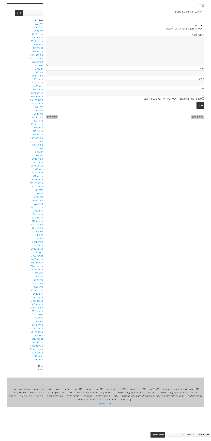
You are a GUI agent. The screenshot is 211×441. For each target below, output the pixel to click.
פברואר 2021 (37, 248)
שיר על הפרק (110, 399)
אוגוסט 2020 (37, 269)
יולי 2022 (39, 189)
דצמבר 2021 (37, 214)
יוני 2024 (39, 110)
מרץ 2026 (38, 37)
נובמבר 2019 (37, 300)
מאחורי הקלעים (37, 392)
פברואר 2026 (37, 41)
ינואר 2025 (38, 86)
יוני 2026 (39, 27)
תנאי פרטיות (95, 399)
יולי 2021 (39, 231)
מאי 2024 (38, 113)
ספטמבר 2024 (36, 99)
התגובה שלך (198, 34)
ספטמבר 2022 (36, 183)
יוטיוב (71, 392)
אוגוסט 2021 (37, 228)
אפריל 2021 (37, 241)
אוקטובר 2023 (36, 138)
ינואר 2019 (38, 335)
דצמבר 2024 (37, 89)
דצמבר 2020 (37, 255)
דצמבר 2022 (37, 172)
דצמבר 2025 (37, 47)
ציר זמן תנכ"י (26, 396)
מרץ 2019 (38, 328)
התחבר (39, 369)
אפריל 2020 (37, 283)
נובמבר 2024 (37, 92)
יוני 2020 (39, 276)
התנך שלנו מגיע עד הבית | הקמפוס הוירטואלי (178, 392)
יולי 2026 (39, 23)
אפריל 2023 (37, 158)
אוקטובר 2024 (36, 96)
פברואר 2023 (37, 165)
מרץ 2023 (38, 162)
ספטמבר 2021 (36, 224)
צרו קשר (12, 396)
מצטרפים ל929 (103, 396)
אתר (202, 88)
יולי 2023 (39, 148)
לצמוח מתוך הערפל (56, 392)
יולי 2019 (39, 314)
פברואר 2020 (37, 290)
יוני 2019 (39, 318)
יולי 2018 (39, 356)
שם (202, 68)
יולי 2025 (39, 65)
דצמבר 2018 (37, 338)
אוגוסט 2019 (37, 311)
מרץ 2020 (38, 286)
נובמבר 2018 (37, 342)
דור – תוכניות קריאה (42, 389)
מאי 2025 (38, 72)
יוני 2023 (39, 151)
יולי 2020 (39, 273)
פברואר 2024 (37, 124)
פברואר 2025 (37, 82)
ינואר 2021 (38, 252)
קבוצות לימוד (126, 399)
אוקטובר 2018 (36, 345)
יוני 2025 (39, 68)
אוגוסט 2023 (37, 144)
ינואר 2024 (38, 127)
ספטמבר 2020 (36, 266)
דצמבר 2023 (37, 131)
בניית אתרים (102, 403)
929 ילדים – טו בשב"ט (117, 389)
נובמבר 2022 (37, 176)
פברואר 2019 (37, 331)
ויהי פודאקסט (106, 392)
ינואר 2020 (38, 293)
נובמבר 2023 (37, 134)
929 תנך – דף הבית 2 (72, 389)
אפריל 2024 (37, 117)
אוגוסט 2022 (37, 186)
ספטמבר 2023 (36, 141)
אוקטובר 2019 (36, 304)
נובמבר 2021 (37, 217)
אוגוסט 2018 (37, 352)
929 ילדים (154, 389)
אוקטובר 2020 (36, 262)
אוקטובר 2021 (36, 221)
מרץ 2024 (38, 120)
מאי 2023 (38, 155)
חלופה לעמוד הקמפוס (87, 392)
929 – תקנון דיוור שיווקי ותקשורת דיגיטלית (181, 389)
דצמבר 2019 (37, 297)
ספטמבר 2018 (36, 349)
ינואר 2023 (38, 169)
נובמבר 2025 (37, 51)
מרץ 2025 (38, 79)
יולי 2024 (39, 106)
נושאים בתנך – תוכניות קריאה (79, 396)
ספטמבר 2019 (36, 307)
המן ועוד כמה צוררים (21, 389)
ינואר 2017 (38, 359)
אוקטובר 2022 (36, 179)
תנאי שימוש (83, 399)
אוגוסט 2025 (37, 61)
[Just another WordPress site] (201, 5)
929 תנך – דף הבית (95, 389)
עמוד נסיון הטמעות (54, 396)
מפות (116, 396)
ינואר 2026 (38, 44)
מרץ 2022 (38, 203)
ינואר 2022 (38, 210)
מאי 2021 (38, 238)
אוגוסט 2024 (37, 103)
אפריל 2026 (37, 34)
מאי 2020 (38, 279)
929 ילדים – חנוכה (138, 389)
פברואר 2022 (37, 207)
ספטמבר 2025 (36, 58)
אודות (57, 389)
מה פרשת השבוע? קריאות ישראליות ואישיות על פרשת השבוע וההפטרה (153, 396)
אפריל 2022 (37, 200)
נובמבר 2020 (37, 259)
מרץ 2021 (38, 245)
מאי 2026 (38, 30)
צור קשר (39, 396)
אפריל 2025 (37, 75)
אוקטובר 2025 (36, 54)
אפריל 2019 (37, 324)
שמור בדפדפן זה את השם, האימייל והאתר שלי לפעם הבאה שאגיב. (173, 98)
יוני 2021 (39, 234)
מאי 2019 (38, 321)
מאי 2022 (38, 196)
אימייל (200, 78)
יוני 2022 (39, 193)
